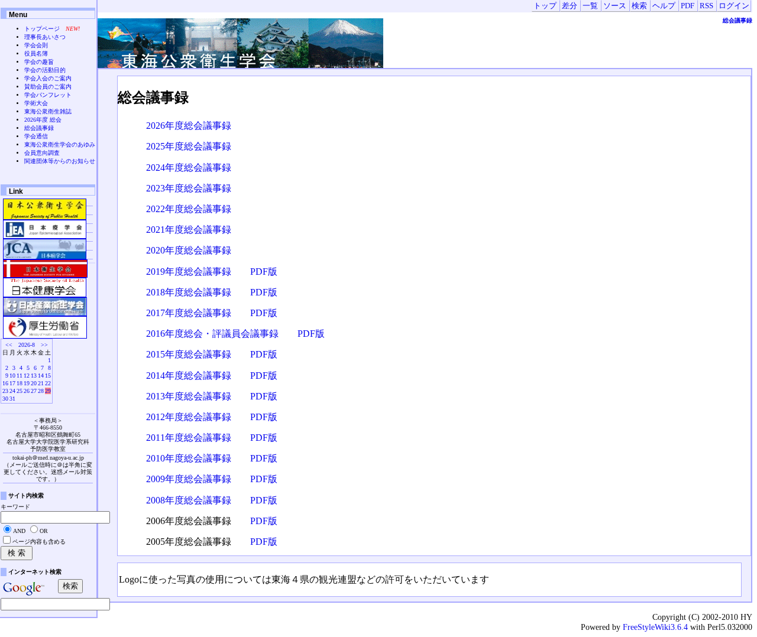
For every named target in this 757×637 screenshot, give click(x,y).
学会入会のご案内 (48, 78)
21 (41, 383)
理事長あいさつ (45, 37)
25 (19, 391)
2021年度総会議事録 (188, 230)
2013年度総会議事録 (188, 396)
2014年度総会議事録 (188, 375)
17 (12, 383)
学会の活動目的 (45, 70)
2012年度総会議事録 (188, 417)
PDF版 (263, 271)
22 (48, 383)
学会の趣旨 (39, 61)
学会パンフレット (48, 95)
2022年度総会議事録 (188, 209)
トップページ (42, 28)
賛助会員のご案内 (48, 86)
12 (27, 375)
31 (12, 398)
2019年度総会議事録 (188, 271)
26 (27, 391)
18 (19, 383)
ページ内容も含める (39, 541)
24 (12, 391)
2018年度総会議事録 (188, 292)
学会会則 (36, 45)
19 (27, 383)
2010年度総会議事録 (188, 458)
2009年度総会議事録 (188, 479)
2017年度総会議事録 (188, 313)
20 (34, 383)
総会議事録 (737, 20)
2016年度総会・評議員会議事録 (212, 334)
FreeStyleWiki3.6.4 (655, 627)
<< (8, 345)
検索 (639, 6)
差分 (569, 6)
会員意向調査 (42, 153)
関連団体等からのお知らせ (59, 161)
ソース (614, 6)
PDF (687, 6)
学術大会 (36, 103)
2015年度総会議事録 (188, 354)
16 (5, 383)
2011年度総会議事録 (188, 438)
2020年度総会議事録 (188, 250)
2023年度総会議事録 (188, 188)
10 (12, 375)
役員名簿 (36, 53)
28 (41, 391)
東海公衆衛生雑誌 (48, 111)
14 (41, 375)
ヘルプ (663, 6)
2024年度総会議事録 (188, 167)
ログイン (734, 6)
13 (34, 375)
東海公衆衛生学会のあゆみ (59, 144)
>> (44, 345)
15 (48, 375)
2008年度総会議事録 (188, 500)
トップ (545, 6)
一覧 (590, 6)
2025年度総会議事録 (188, 146)
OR (44, 531)
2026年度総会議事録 (188, 126)
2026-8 (26, 345)
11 (19, 375)
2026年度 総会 (43, 119)
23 (5, 391)
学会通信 (36, 136)
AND (19, 531)
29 (48, 391)
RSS (706, 6)
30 (5, 398)
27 (34, 391)
